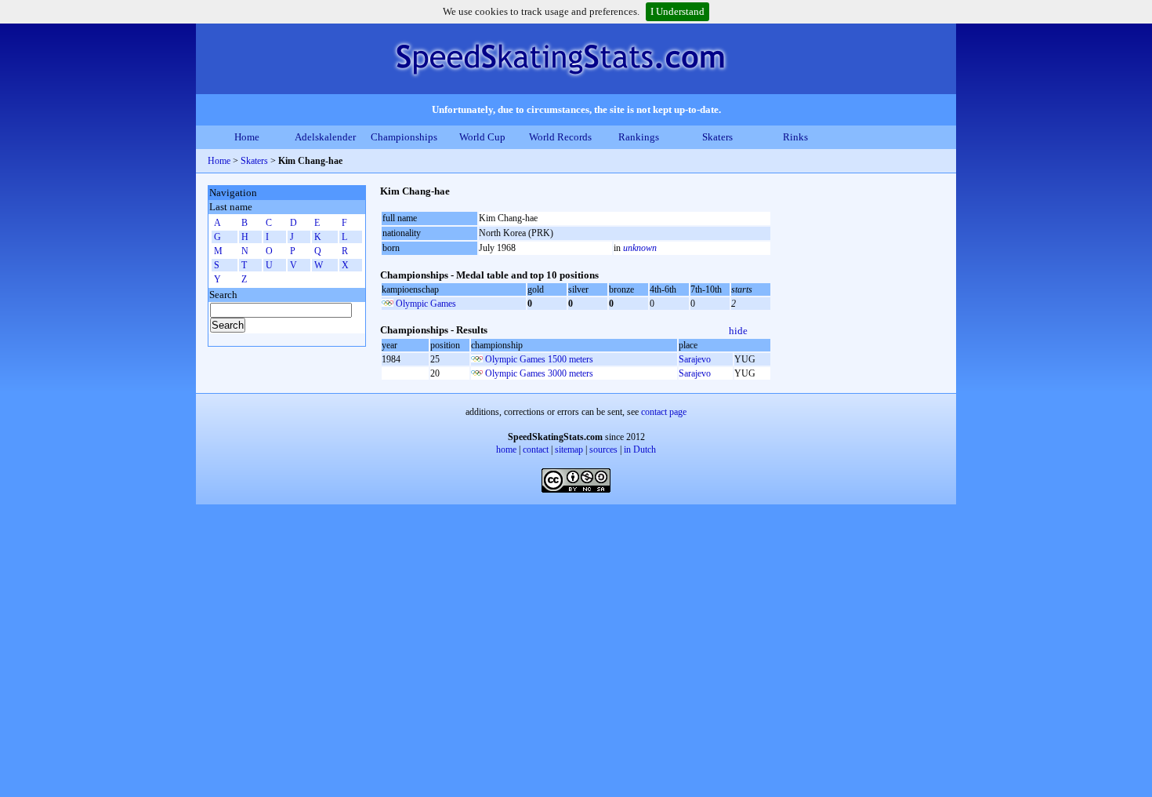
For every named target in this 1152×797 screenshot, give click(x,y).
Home (246, 137)
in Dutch (640, 449)
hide (738, 331)
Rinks (795, 137)
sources (603, 449)
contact (536, 449)
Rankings (638, 137)
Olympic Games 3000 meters (539, 373)
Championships (404, 137)
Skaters (717, 137)
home (506, 449)
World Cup (482, 137)
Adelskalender (325, 137)
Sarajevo (695, 359)
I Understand (677, 11)
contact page (663, 411)
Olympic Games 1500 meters (539, 359)
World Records (560, 137)
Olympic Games (426, 303)
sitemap (569, 449)
